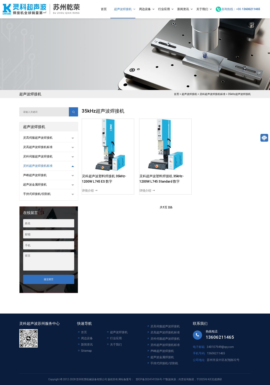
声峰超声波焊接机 (162, 351)
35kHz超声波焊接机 (239, 94)
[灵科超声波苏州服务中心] (42, 9)
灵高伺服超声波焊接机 (165, 326)
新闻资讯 (183, 9)
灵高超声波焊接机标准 (165, 332)
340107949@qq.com (220, 347)
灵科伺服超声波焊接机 (165, 338)
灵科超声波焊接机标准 (212, 94)
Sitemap (86, 350)
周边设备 (145, 9)
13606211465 (220, 337)
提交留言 (48, 279)
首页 (104, 9)
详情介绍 (88, 190)
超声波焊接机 (123, 9)
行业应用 (164, 9)
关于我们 (202, 9)
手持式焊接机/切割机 (164, 363)
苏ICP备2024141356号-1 (150, 379)
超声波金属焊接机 (162, 357)
